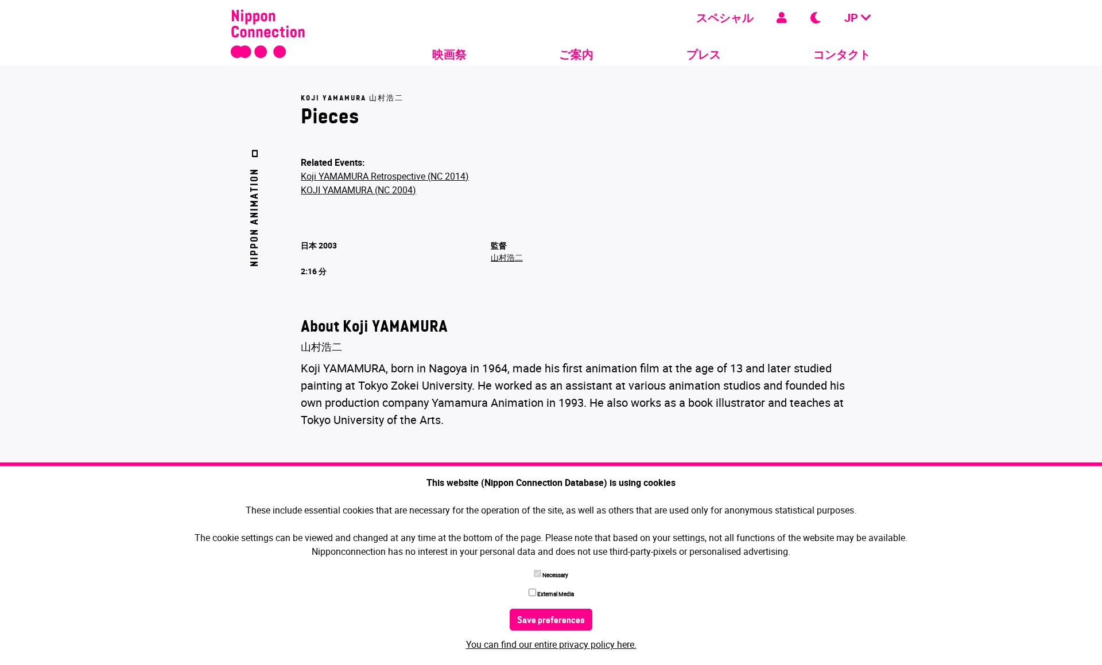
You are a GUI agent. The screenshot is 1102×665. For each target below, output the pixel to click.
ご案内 (576, 54)
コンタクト (842, 54)
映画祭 (449, 54)
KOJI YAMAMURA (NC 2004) (358, 190)
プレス (703, 54)
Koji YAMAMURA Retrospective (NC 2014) (385, 176)
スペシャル (725, 17)
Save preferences (551, 620)
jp (852, 17)
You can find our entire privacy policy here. (551, 644)
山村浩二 (507, 257)
